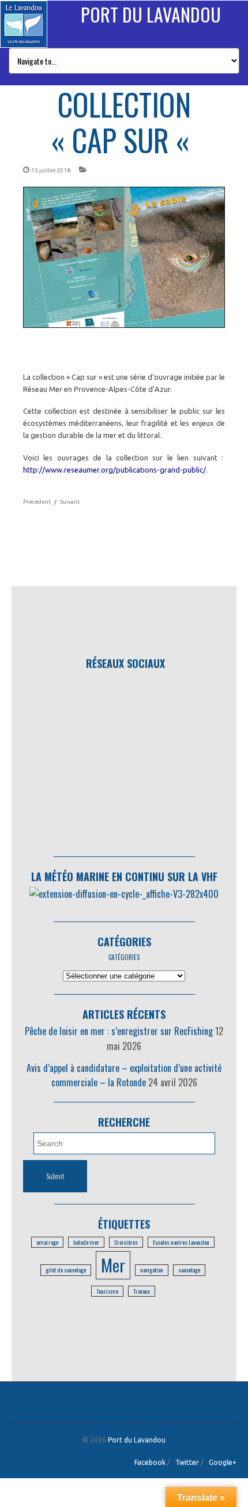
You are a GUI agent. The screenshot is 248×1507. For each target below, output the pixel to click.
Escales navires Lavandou (181, 1242)
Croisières (126, 1242)
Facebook (150, 1462)
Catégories (124, 941)
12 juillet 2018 (50, 170)
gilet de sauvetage (66, 1269)
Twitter (187, 1462)
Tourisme (107, 1291)
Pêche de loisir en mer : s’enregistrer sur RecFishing (119, 1031)
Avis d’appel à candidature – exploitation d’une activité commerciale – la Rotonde (124, 1075)
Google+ (222, 1462)
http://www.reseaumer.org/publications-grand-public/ (114, 470)
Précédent (37, 501)
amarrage (47, 1242)
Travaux (141, 1291)
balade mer (86, 1242)
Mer (113, 1264)
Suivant (70, 501)
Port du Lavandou (151, 14)
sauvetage (189, 1269)
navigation (151, 1269)
